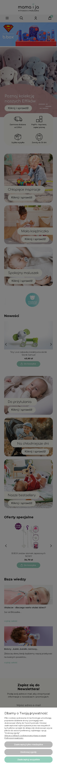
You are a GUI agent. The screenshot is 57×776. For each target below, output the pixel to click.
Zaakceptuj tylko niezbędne (28, 744)
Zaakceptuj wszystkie (28, 759)
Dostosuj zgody (28, 752)
